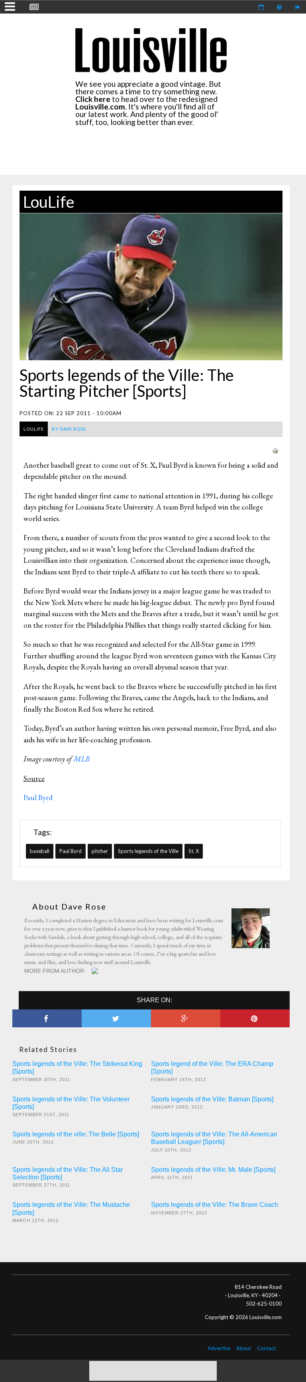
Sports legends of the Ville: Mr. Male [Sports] (213, 1169)
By (69, 428)
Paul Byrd (70, 851)
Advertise (219, 1348)
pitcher (100, 851)
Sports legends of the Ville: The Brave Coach (214, 1204)
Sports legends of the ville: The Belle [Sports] (75, 1134)
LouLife (49, 201)
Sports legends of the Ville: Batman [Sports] (212, 1099)
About (243, 1348)
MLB (81, 759)
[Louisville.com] (96, 971)
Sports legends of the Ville (148, 851)
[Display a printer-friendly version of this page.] (275, 450)
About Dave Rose (69, 906)
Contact (266, 1348)
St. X (193, 851)
